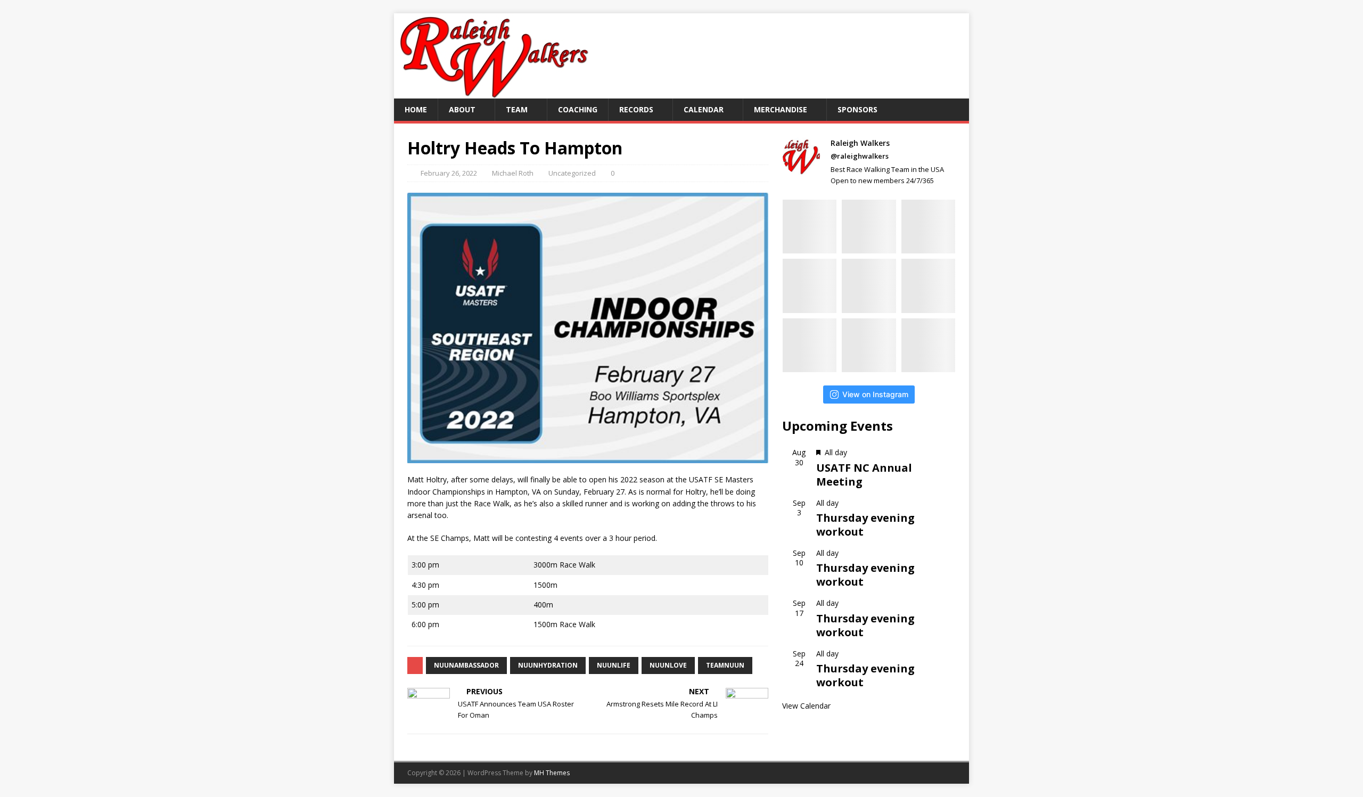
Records (636, 109)
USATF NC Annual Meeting (864, 475)
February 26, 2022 (449, 173)
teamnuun (725, 665)
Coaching (577, 109)
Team (517, 109)
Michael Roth (512, 173)
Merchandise (780, 109)
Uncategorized (572, 173)
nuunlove (668, 665)
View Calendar (806, 706)
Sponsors (857, 109)
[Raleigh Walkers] (493, 92)
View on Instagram (875, 394)
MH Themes (552, 772)
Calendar (704, 109)
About (462, 109)
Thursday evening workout (865, 525)
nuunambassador (466, 665)
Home (416, 109)
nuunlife (613, 665)
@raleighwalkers (860, 156)
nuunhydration (548, 665)
